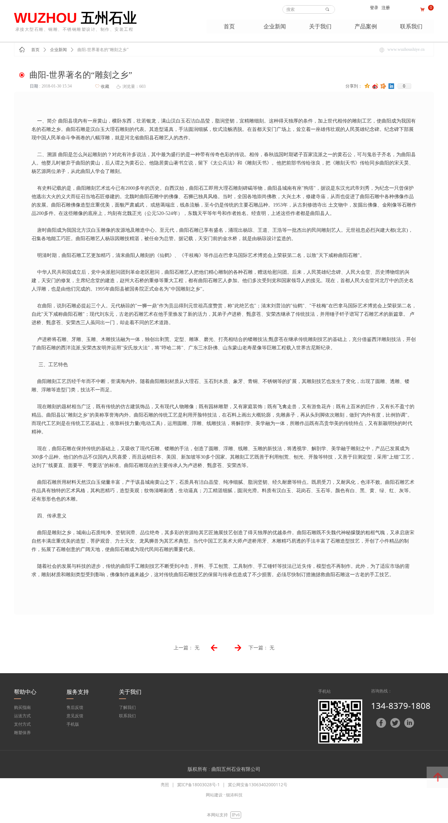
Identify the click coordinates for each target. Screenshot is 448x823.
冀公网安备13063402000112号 (257, 785)
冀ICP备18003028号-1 (198, 785)
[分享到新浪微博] (375, 86)
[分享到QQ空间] (367, 86)
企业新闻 (58, 49)
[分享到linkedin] (391, 86)
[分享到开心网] (383, 86)
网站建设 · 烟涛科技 (224, 795)
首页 (35, 49)
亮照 (165, 785)
